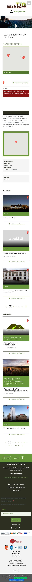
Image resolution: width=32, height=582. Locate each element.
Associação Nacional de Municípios (16, 565)
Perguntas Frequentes (16, 484)
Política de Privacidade (16, 580)
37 (19, 445)
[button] (16, 142)
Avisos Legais (16, 553)
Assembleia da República (16, 563)
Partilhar (17, 458)
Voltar (8, 458)
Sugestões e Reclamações (16, 487)
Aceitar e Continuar (20, 578)
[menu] (29, 3)
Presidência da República (16, 561)
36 (16, 445)
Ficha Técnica (16, 551)
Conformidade (16, 555)
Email (8, 509)
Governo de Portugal (16, 560)
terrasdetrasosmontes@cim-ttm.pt (16, 477)
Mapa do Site (16, 490)
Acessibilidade (16, 556)
